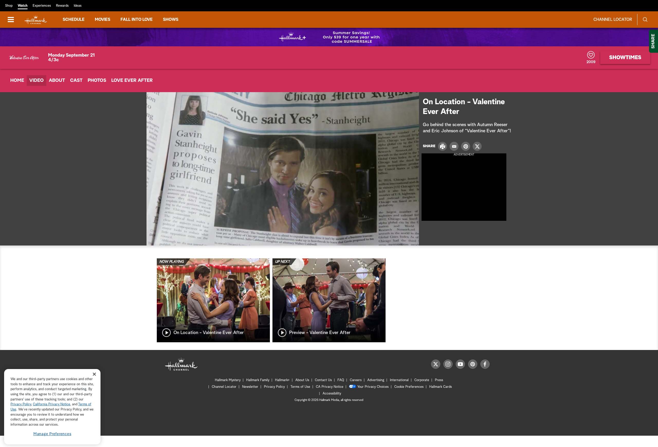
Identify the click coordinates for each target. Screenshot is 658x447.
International (399, 380)
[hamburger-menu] (11, 19)
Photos (97, 80)
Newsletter (250, 387)
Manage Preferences (52, 434)
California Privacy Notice (51, 404)
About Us (302, 380)
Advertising (375, 380)
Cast (76, 80)
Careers (356, 380)
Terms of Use (300, 387)
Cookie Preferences (409, 387)
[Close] (94, 374)
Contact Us (323, 380)
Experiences (42, 5)
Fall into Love (137, 19)
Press (439, 380)
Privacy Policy (274, 387)
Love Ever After (132, 80)
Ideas (77, 5)
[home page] (35, 19)
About (57, 80)
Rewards (62, 5)
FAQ (340, 380)
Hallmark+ (282, 380)
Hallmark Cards (440, 387)
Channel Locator (612, 19)
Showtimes (625, 57)
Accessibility (332, 393)
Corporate (421, 380)
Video (36, 80)
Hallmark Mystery (228, 380)
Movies (102, 19)
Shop (9, 5)
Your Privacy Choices (373, 387)
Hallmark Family (257, 380)
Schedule (74, 19)
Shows (170, 19)
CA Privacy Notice (329, 387)
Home (17, 80)
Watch (23, 5)
